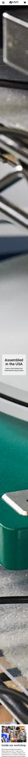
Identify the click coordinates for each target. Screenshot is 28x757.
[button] (3, 2)
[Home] (14, 3)
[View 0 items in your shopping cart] (25, 2)
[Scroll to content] (14, 686)
